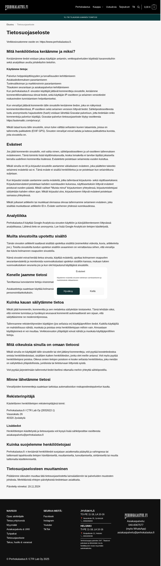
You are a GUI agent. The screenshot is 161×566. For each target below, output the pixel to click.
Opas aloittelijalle (15, 516)
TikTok (47, 529)
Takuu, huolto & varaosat (19, 542)
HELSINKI (86, 526)
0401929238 (88, 536)
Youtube (48, 525)
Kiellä (92, 291)
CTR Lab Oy (36, 559)
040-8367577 (135, 525)
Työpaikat (12, 533)
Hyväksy (68, 291)
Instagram (49, 520)
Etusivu (10, 24)
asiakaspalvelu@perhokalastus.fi (135, 532)
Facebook (49, 516)
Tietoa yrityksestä (16, 520)
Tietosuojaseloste (15, 537)
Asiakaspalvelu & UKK (18, 529)
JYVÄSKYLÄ (87, 510)
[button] (150, 7)
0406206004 (88, 521)
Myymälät (12, 525)
